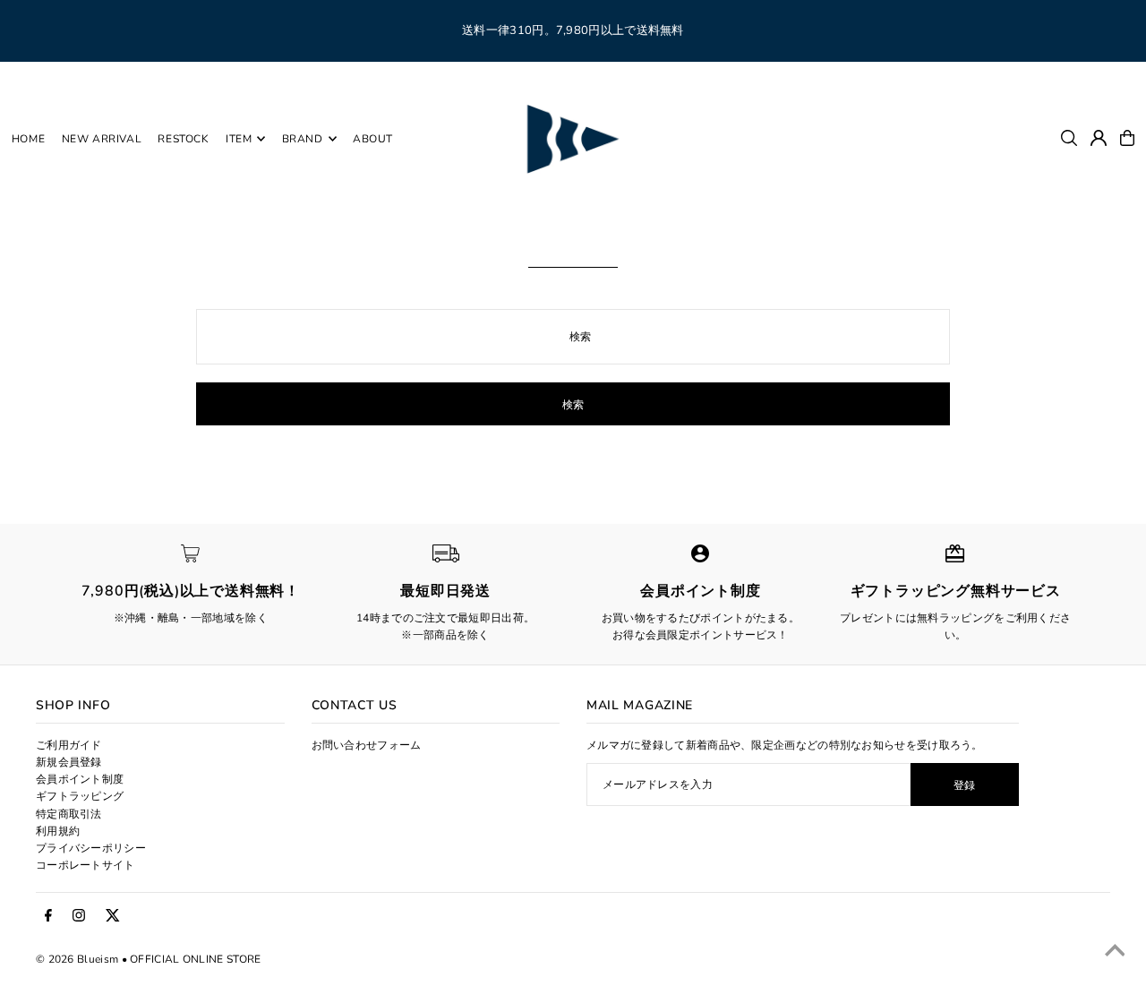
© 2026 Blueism (77, 959)
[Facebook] (48, 916)
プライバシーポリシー (91, 848)
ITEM (239, 139)
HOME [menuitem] (28, 139)
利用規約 (58, 831)
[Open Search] (1069, 138)
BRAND (302, 139)
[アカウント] (1098, 138)
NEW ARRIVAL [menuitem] (102, 139)
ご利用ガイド (69, 745)
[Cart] (1127, 138)
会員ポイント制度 (80, 779)
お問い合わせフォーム (367, 745)
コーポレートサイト (85, 865)
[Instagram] (79, 916)
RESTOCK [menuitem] (183, 139)
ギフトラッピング (80, 796)
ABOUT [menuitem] (373, 139)
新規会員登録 (69, 762)
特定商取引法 (69, 814)
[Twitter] (113, 916)
